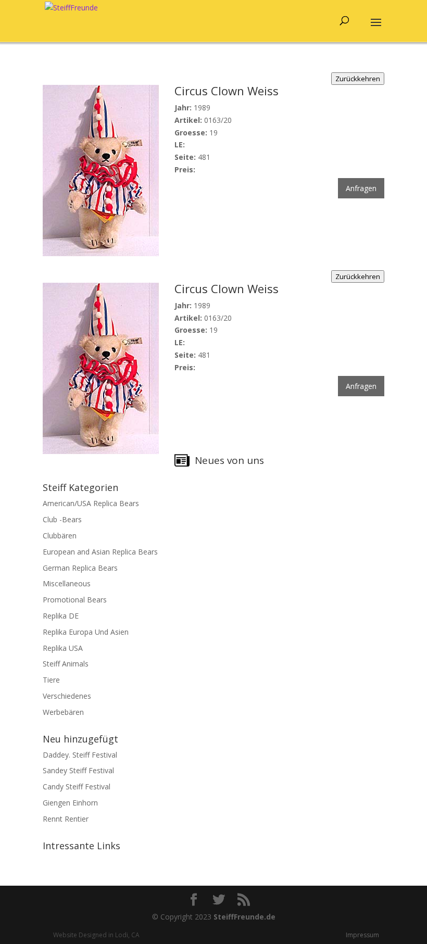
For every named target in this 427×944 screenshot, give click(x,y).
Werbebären (63, 712)
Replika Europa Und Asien (86, 632)
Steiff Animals (66, 664)
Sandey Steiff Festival (78, 770)
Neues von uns (229, 460)
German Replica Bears (80, 568)
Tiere (51, 680)
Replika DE (61, 616)
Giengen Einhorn (70, 803)
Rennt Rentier (66, 819)
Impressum (362, 934)
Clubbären (60, 535)
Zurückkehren (357, 78)
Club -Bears (62, 519)
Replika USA (63, 648)
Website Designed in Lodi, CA (96, 934)
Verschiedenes (67, 696)
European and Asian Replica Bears (100, 552)
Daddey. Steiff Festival (80, 755)
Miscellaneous (67, 583)
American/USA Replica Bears (91, 503)
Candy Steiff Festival (76, 786)
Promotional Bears (75, 600)
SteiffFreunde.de (244, 917)
